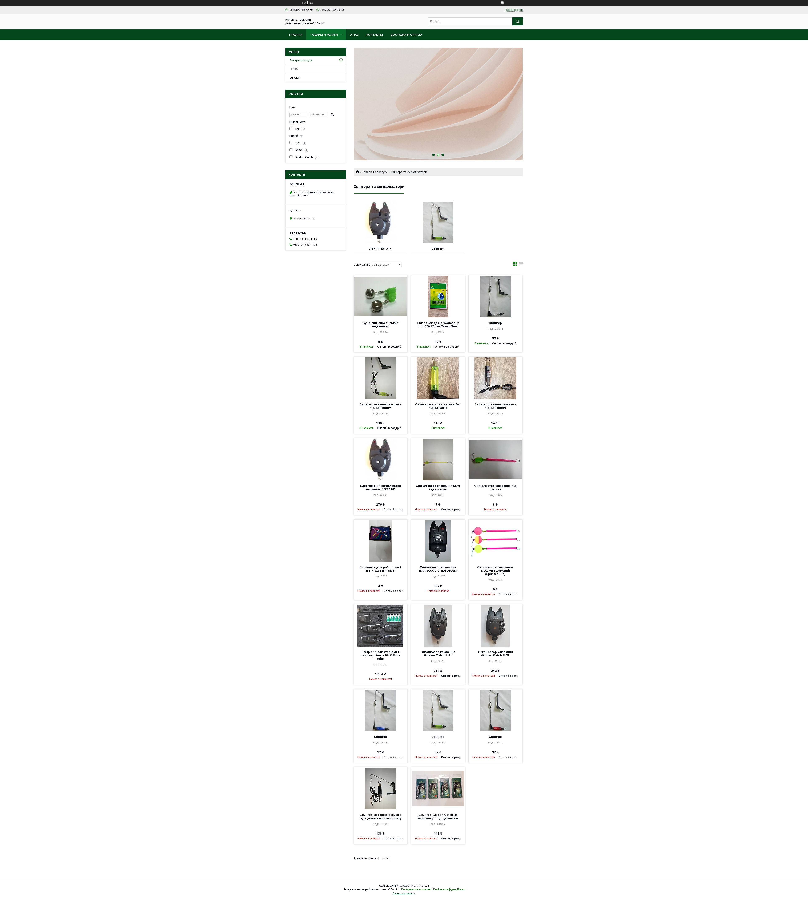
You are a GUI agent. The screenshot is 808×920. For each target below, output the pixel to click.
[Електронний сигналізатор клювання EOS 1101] (380, 459)
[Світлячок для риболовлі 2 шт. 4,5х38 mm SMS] (380, 541)
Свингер (495, 323)
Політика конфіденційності (449, 889)
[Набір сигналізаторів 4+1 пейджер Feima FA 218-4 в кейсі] (380, 625)
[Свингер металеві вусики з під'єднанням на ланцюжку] (380, 788)
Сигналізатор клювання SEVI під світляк (438, 487)
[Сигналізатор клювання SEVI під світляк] (438, 459)
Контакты (374, 34)
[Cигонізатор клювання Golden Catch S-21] (495, 625)
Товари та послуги (374, 172)
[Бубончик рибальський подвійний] (380, 296)
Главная (296, 34)
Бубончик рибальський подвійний (380, 324)
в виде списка (521, 265)
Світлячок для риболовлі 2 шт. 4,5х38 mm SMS (380, 569)
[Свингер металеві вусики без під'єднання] (438, 378)
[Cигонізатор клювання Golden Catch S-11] (438, 625)
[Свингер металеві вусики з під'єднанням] (380, 378)
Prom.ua (424, 885)
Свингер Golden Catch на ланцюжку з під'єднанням (438, 816)
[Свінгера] (438, 222)
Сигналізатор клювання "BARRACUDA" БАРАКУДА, (438, 569)
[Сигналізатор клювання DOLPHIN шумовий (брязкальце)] (495, 541)
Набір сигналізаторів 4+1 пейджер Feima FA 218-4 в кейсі (380, 655)
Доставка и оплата (406, 34)
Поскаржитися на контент (416, 889)
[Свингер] (495, 296)
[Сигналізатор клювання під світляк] (495, 459)
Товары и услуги (324, 34)
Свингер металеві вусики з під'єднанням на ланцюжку (380, 816)
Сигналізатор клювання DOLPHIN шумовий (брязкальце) (495, 571)
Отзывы (295, 77)
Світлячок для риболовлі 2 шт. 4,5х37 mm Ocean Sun (438, 324)
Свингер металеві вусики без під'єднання (438, 406)
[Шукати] (517, 21)
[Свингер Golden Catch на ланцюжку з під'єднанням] (438, 788)
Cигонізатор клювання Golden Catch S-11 (438, 653)
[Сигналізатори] (380, 222)
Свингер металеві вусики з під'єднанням (380, 406)
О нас (354, 34)
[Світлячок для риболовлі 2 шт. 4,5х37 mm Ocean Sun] (438, 296)
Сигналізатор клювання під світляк (495, 487)
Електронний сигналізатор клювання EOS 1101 (380, 487)
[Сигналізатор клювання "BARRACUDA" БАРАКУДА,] (438, 541)
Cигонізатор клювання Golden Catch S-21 (495, 653)
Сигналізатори (379, 248)
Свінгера (438, 248)
